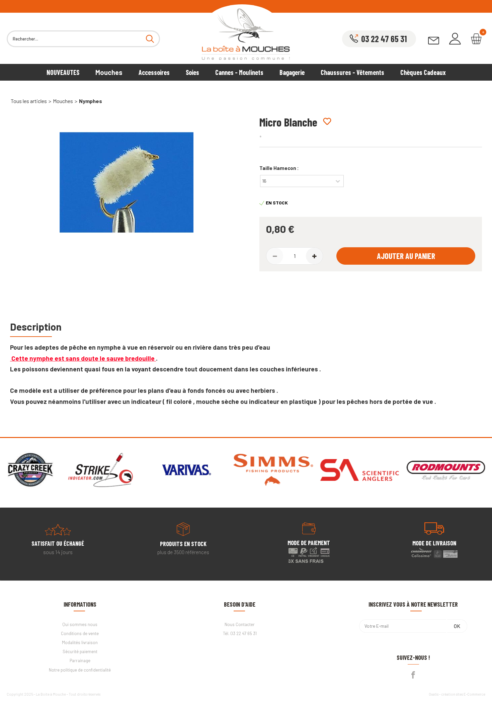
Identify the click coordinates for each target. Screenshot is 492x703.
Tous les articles (29, 101)
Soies (192, 72)
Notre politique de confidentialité (80, 670)
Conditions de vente (80, 633)
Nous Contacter (240, 624)
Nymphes (90, 101)
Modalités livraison (80, 642)
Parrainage (80, 660)
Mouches (108, 72)
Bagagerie (292, 72)
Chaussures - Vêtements (352, 72)
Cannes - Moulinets (239, 72)
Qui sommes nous (79, 624)
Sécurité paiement (80, 651)
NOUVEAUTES (63, 72)
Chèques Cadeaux (423, 72)
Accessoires (154, 72)
